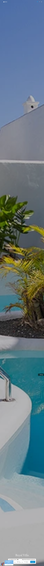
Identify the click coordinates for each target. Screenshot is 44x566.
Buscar (32, 561)
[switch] (13, 559)
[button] (28, 559)
